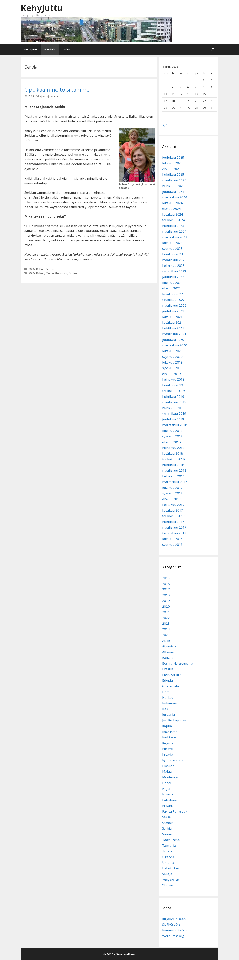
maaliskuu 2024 (174, 231)
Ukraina (168, 862)
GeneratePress (126, 954)
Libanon (168, 766)
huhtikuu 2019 (173, 396)
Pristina (168, 805)
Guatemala (170, 686)
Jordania (168, 714)
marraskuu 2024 (174, 197)
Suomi (167, 834)
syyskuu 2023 (172, 248)
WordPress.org (173, 936)
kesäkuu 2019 (172, 385)
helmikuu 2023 (173, 265)
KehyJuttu (42, 7)
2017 (166, 589)
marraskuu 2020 (174, 345)
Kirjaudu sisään (174, 919)
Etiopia (167, 680)
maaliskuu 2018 (174, 470)
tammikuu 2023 (174, 271)
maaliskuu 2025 (174, 180)
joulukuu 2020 (173, 339)
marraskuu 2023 (174, 237)
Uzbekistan (170, 868)
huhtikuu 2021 (173, 328)
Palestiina (169, 800)
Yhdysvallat (170, 880)
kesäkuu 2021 (172, 322)
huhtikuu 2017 (173, 522)
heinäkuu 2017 (173, 504)
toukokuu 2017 (173, 516)
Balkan (40, 269)
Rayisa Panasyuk (174, 811)
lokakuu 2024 (172, 203)
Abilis (166, 640)
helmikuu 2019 (173, 408)
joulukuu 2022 (173, 277)
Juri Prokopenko (174, 720)
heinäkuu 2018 (173, 447)
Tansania (169, 845)
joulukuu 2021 (173, 311)
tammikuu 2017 (174, 533)
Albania (168, 652)
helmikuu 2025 (173, 186)
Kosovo (167, 749)
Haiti (166, 692)
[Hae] (212, 49)
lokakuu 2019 (172, 362)
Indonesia (169, 703)
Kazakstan (169, 732)
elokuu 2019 (171, 374)
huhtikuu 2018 (173, 465)
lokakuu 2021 (172, 317)
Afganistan (170, 646)
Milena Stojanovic (56, 273)
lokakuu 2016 (172, 539)
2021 (166, 612)
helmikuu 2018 (173, 476)
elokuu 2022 (171, 288)
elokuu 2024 (171, 208)
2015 (166, 578)
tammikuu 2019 (174, 413)
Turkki (167, 851)
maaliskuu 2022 (174, 305)
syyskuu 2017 (172, 493)
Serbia (50, 269)
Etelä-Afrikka (171, 675)
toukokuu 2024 (173, 220)
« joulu (167, 125)
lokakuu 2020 (172, 351)
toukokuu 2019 (173, 391)
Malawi (167, 771)
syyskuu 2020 (172, 356)
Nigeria (167, 794)
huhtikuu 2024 (173, 226)
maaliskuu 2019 (174, 402)
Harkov (167, 697)
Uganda (168, 857)
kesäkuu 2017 (172, 510)
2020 (166, 606)
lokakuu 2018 (172, 430)
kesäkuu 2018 (172, 453)
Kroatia (167, 754)
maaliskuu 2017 (174, 527)
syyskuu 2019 (172, 368)
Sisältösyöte (171, 924)
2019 (166, 601)
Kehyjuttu (30, 49)
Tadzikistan (171, 840)
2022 (166, 618)
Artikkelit (49, 49)
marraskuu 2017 (174, 482)
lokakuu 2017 (172, 487)
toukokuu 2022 (173, 299)
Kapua (167, 726)
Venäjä (167, 874)
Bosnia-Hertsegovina (177, 663)
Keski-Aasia (170, 737)
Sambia (168, 823)
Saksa (166, 817)
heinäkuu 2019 (173, 379)
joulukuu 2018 (173, 419)
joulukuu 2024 (173, 191)
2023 (166, 623)
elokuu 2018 (171, 442)
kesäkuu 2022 (172, 294)
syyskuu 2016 (172, 544)
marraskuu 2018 (174, 425)
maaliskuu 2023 (174, 260)
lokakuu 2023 (172, 243)
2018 (166, 595)
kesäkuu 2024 (172, 214)
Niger (166, 788)
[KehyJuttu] (96, 29)
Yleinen (167, 885)
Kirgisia (167, 743)
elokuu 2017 (171, 499)
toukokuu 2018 (173, 459)
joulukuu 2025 (173, 157)
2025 (166, 635)
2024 (166, 629)
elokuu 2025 (171, 169)
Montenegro (171, 777)
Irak (165, 709)
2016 (32, 269)
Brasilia (168, 669)
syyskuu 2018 (172, 436)
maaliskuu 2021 (174, 334)
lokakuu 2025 (172, 163)
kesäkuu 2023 (172, 254)
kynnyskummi (172, 760)
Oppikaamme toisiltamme (56, 89)
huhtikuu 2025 (173, 174)
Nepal (166, 783)
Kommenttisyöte (174, 930)
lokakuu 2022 (172, 282)
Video (66, 49)
